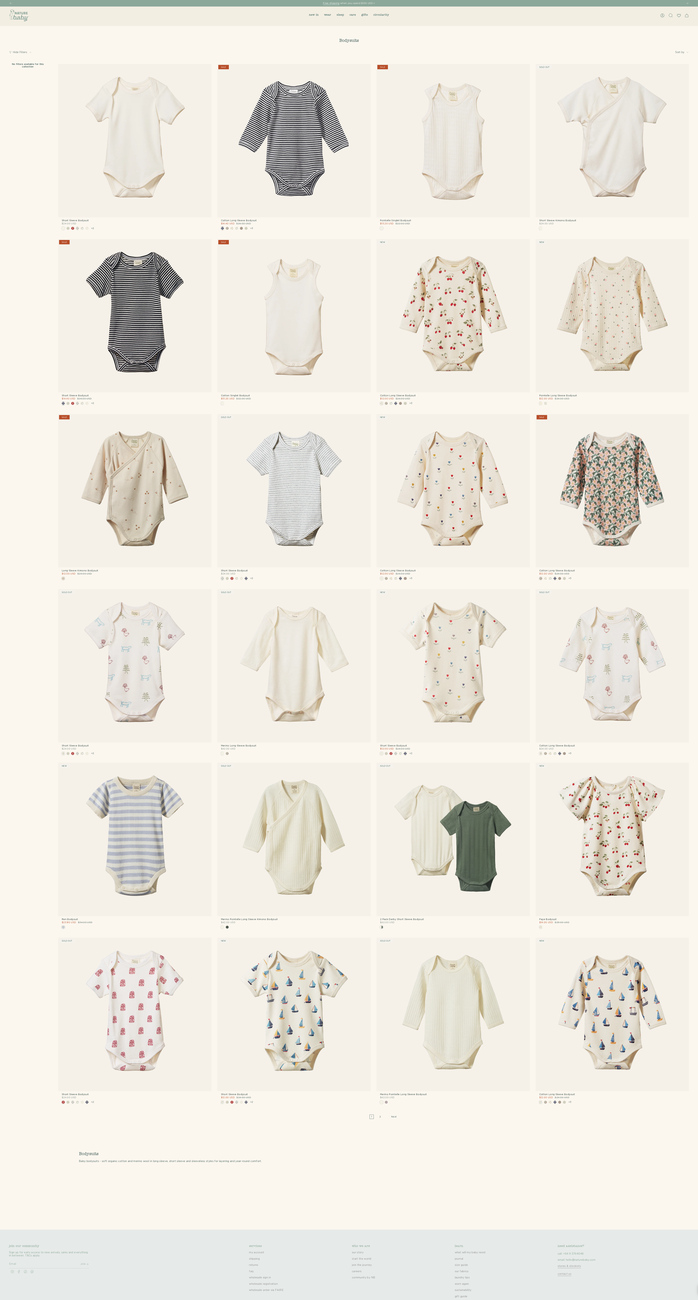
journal (459, 1259)
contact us (564, 1274)
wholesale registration (263, 1284)
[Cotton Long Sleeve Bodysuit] (294, 140)
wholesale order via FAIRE (266, 1290)
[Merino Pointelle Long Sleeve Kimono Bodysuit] (294, 839)
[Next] (687, 3)
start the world (361, 1259)
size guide (461, 1265)
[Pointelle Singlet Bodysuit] (453, 140)
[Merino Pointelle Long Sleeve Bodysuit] (453, 1014)
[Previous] (10, 3)
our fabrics (462, 1271)
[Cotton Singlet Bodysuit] (294, 315)
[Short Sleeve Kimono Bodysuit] (612, 140)
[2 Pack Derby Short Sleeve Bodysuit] (453, 839)
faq (251, 1271)
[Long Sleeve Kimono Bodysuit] (135, 491)
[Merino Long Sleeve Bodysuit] (294, 666)
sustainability (463, 1290)
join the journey (362, 1265)
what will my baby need (470, 1252)
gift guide (461, 1296)
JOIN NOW (99, 664)
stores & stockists (569, 1266)
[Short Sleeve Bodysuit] (135, 140)
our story (358, 1252)
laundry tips (462, 1277)
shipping (254, 1259)
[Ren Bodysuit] (135, 839)
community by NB (363, 1277)
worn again (462, 1284)
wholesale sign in (260, 1277)
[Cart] (687, 15)
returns (253, 1265)
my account (256, 1252)
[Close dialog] (126, 614)
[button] (313, 15)
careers (357, 1271)
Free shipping (331, 3)
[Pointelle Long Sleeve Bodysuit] (612, 315)
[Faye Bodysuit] (612, 839)
